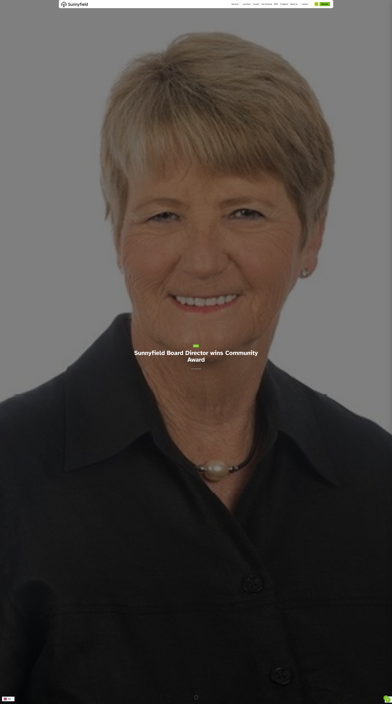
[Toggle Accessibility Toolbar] (387, 699)
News (196, 346)
